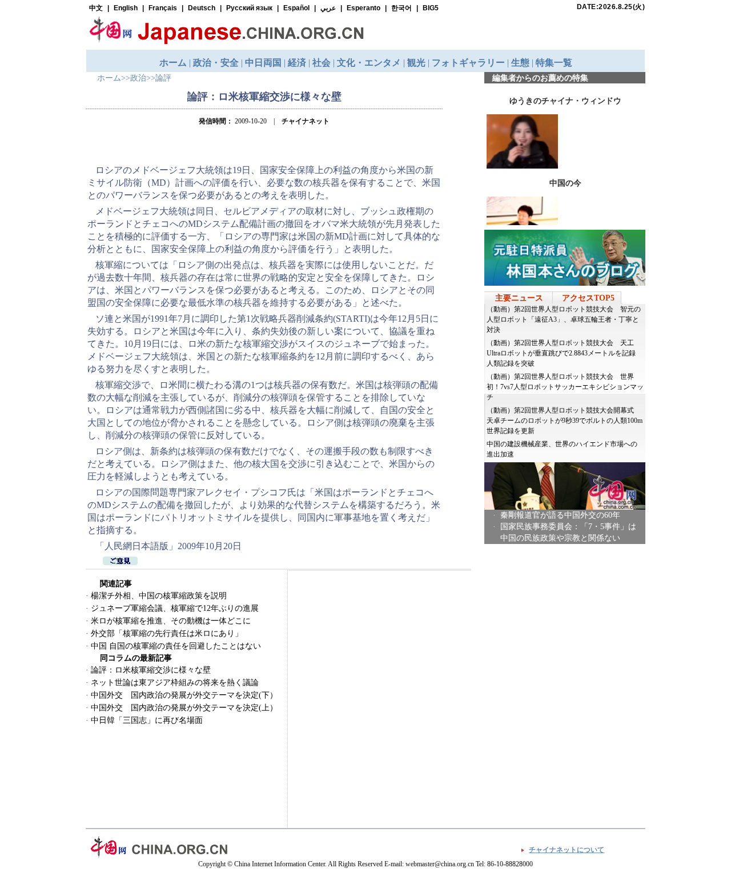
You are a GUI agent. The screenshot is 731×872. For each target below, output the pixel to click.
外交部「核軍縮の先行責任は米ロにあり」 (167, 633)
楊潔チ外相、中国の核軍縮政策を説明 (159, 595)
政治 (138, 78)
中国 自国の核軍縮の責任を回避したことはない (176, 646)
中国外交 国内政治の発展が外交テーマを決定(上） (184, 707)
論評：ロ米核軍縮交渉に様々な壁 (151, 670)
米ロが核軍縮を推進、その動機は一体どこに (171, 621)
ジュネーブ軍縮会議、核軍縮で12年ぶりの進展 (175, 608)
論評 (163, 78)
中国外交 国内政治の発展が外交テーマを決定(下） (184, 695)
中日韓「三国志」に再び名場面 (147, 720)
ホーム (109, 78)
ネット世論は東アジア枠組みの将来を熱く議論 (175, 682)
